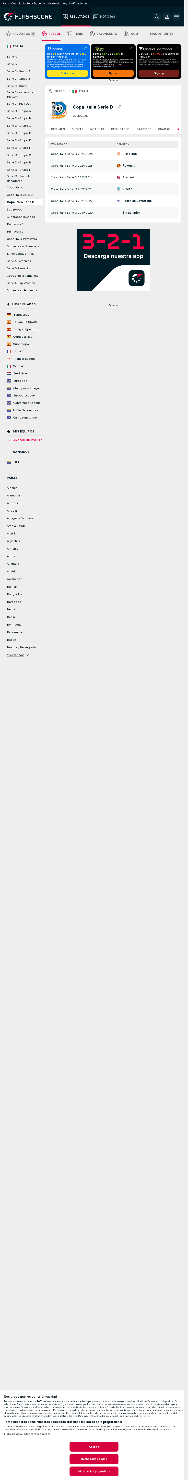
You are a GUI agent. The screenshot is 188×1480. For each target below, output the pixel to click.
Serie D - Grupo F (19, 148)
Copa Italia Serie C (20, 195)
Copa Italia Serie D (20, 202)
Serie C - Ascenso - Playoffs (20, 94)
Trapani (128, 177)
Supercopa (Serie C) (21, 217)
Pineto (127, 189)
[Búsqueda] (157, 17)
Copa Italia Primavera (22, 239)
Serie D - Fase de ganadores (19, 178)
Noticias (97, 129)
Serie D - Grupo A (19, 111)
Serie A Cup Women (21, 283)
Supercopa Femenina (22, 290)
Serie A (12, 57)
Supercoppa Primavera (23, 246)
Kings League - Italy (20, 254)
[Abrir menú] (176, 17)
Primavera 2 (15, 232)
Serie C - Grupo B (19, 79)
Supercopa (15, 209)
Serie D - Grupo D (19, 133)
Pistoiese (130, 154)
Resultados (120, 129)
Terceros (145, 1416)
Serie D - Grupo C (19, 126)
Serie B (12, 64)
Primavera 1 (15, 224)
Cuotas (77, 129)
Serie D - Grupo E (19, 140)
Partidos (143, 129)
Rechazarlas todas (94, 1459)
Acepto (94, 1446)
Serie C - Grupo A (18, 71)
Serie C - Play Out (19, 104)
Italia (84, 91)
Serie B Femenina (19, 268)
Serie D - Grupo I (18, 170)
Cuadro (164, 129)
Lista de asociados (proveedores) (27, 1434)
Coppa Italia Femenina (22, 276)
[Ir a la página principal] (31, 17)
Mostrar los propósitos (94, 1471)
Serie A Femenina (19, 261)
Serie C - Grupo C (18, 86)
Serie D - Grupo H (19, 162)
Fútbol (60, 91)
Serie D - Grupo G (19, 155)
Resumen (58, 129)
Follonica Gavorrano (137, 201)
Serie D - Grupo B (19, 118)
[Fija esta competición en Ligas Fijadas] (119, 107)
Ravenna (129, 166)
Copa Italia (14, 187)
